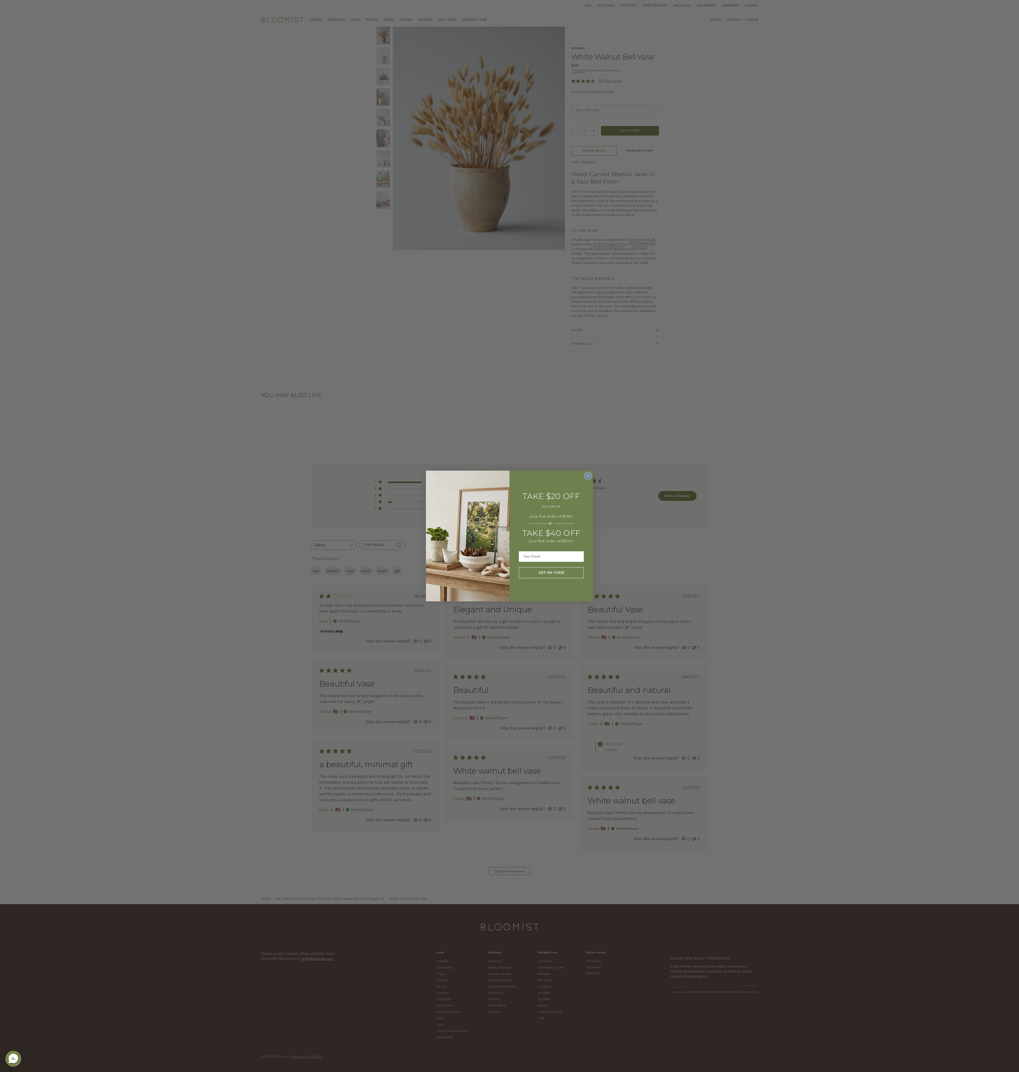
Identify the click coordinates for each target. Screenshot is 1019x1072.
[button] (13, 1059)
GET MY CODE (551, 572)
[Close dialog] (588, 476)
